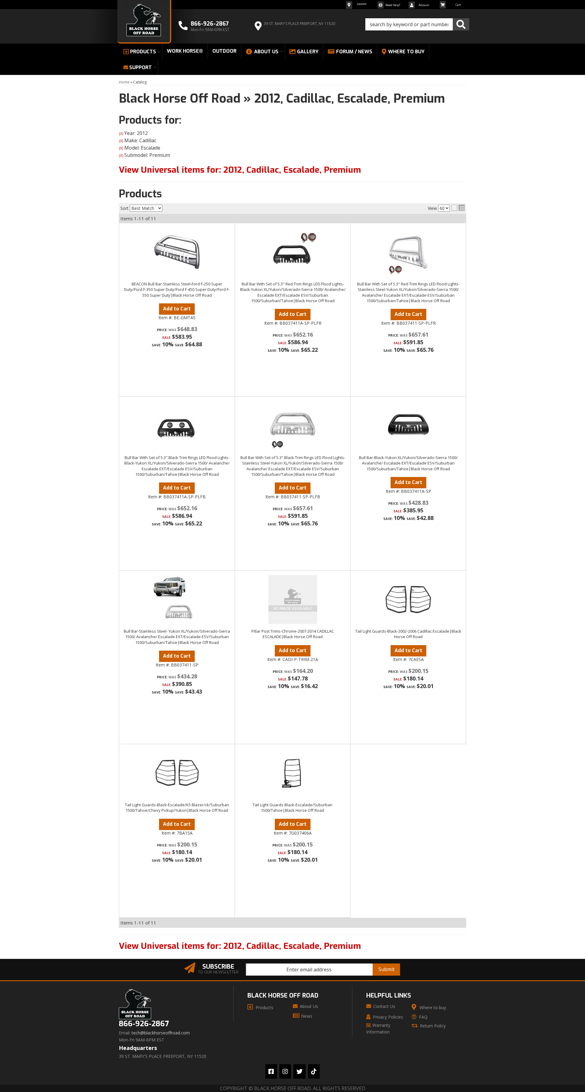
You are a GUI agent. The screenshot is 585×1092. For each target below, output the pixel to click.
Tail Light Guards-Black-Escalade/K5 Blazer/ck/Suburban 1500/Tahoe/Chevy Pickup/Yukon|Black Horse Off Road (177, 807)
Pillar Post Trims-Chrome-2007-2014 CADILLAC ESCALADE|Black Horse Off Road (292, 633)
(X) (121, 133)
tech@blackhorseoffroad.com (161, 1033)
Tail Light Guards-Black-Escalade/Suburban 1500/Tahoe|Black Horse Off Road (292, 807)
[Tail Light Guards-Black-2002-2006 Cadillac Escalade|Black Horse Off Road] (408, 599)
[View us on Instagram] (285, 1071)
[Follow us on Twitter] (299, 1071)
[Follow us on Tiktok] (314, 1071)
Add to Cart (177, 309)
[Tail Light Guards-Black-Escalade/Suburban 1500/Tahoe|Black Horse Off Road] (292, 773)
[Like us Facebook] (271, 1071)
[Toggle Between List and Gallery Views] (458, 208)
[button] (417, 24)
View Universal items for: (240, 169)
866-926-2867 (144, 1024)
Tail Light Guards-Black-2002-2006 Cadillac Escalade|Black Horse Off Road (408, 633)
